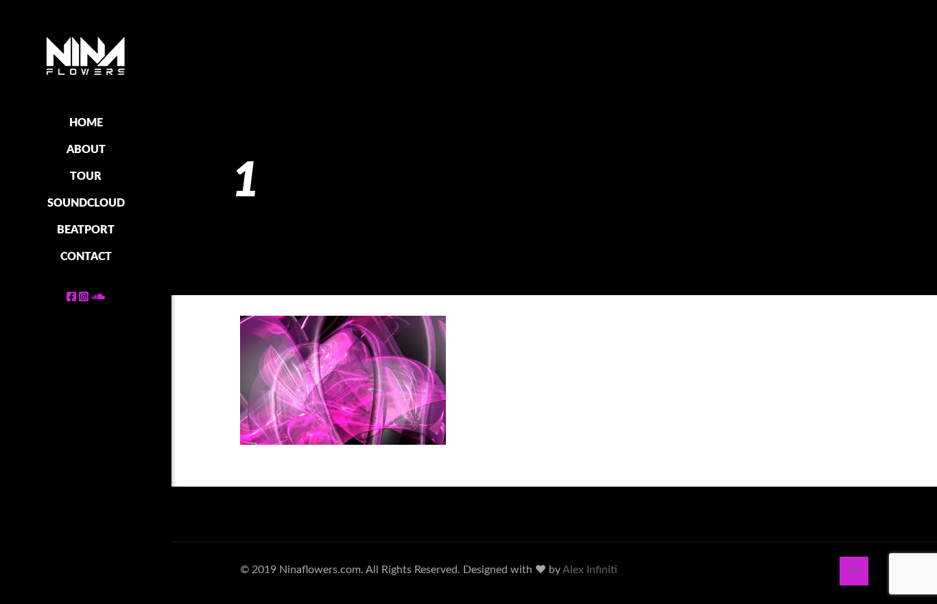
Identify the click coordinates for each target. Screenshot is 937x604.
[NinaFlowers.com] (85, 55)
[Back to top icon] (854, 571)
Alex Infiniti (589, 569)
